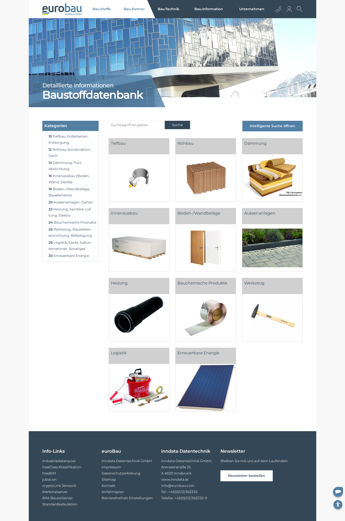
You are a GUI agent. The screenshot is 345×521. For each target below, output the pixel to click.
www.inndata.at (174, 479)
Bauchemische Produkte (72, 222)
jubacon (49, 479)
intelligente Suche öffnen (272, 126)
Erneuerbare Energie (69, 256)
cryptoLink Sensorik (59, 486)
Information (208, 9)
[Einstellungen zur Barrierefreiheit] (337, 504)
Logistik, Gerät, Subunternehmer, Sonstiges (70, 246)
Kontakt (108, 486)
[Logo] (62, 9)
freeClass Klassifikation (61, 467)
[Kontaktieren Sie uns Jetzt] (278, 9)
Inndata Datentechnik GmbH (127, 461)
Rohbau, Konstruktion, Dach (70, 153)
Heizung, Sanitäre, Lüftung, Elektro (70, 212)
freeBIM (49, 473)
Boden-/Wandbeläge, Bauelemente (69, 192)
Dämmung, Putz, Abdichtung (65, 166)
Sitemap (109, 479)
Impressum (111, 467)
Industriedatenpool (59, 461)
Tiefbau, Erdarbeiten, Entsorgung (68, 139)
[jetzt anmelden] (289, 9)
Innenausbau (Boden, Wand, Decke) (69, 179)
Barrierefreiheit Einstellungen (127, 498)
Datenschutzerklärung (121, 473)
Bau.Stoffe (102, 9)
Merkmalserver (55, 492)
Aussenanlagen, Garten (71, 202)
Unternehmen (251, 9)
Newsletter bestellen (246, 476)
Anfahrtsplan (113, 492)
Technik (168, 9)
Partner (134, 9)
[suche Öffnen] (299, 12)
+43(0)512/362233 (182, 492)
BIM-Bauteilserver (57, 498)
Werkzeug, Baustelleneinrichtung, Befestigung (70, 232)
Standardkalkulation (59, 504)
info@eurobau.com (177, 486)
